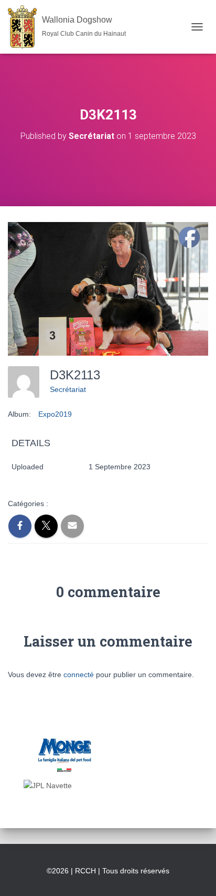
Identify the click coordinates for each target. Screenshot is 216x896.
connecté (78, 674)
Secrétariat (68, 389)
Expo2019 (55, 414)
